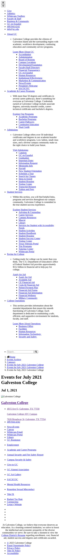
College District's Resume (13, 535)
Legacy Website (14, 504)
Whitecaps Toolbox (16, 16)
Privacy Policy (13, 548)
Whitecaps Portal (26, 251)
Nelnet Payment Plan (28, 287)
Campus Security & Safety (19, 459)
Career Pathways (26, 122)
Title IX (10, 494)
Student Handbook (27, 233)
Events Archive (14, 359)
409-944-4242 (13, 422)
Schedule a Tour (26, 173)
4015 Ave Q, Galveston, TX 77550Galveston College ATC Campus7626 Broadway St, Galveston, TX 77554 (26, 414)
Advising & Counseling (29, 212)
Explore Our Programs (23, 114)
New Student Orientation (30, 171)
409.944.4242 (13, 26)
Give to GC (12, 464)
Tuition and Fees (26, 189)
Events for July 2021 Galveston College (25, 365)
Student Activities (27, 230)
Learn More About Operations (27, 323)
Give (9, 11)
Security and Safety (28, 336)
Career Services (26, 215)
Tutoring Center (26, 249)
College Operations (16, 300)
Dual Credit (24, 127)
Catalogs (23, 152)
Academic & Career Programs (21, 91)
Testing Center (25, 184)
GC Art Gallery (14, 474)
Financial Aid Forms (28, 290)
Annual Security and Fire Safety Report (25, 455)
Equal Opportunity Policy (19, 545)
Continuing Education (29, 124)
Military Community (28, 298)
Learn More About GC (23, 52)
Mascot (22, 220)
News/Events (25, 83)
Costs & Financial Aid (29, 285)
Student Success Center (29, 238)
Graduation (24, 158)
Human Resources (27, 75)
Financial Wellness (27, 295)
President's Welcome (28, 86)
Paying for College (15, 254)
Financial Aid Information (30, 293)
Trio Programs (25, 246)
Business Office (26, 326)
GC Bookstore (13, 440)
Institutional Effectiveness (30, 78)
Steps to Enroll (25, 179)
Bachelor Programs (27, 119)
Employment (13, 445)
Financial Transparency (29, 70)
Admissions (12, 129)
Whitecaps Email (15, 432)
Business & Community (18, 21)
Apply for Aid (19, 274)
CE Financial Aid (27, 282)
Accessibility (13, 553)
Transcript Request (27, 186)
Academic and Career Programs (21, 450)
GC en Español (26, 73)
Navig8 (22, 168)
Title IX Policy (14, 550)
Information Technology (30, 334)
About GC (12, 34)
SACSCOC (24, 88)
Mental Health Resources (18, 484)
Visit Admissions (20, 150)
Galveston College (14, 403)
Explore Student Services (24, 209)
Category (11, 362)
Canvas (10, 429)
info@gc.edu (13, 29)
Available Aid (25, 279)
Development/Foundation (30, 65)
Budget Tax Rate (15, 499)
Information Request (28, 163)
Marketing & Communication (32, 80)
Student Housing (26, 181)
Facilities (23, 329)
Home (12, 357)
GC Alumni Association (18, 469)
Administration (25, 57)
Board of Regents (27, 59)
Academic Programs (28, 116)
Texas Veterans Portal (28, 243)
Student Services (14, 192)
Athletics (11, 13)
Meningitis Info (26, 166)
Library (22, 223)
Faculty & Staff (14, 18)
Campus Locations (27, 62)
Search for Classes (27, 176)
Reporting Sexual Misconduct (20, 489)
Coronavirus (12, 502)
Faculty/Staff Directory (29, 67)
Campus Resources (27, 217)
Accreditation (25, 54)
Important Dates (26, 160)
